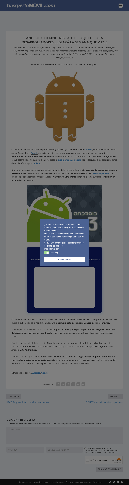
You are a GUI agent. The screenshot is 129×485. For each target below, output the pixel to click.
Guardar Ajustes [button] (64, 259)
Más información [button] (51, 249)
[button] (46, 252)
